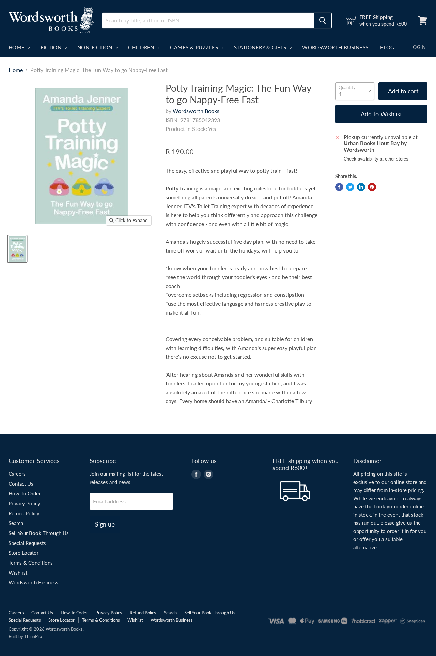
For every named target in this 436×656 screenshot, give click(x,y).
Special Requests (27, 543)
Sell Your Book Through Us (39, 533)
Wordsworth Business (335, 47)
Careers (17, 474)
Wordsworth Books (196, 111)
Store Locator (23, 553)
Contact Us (21, 483)
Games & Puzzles (194, 47)
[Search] (322, 20)
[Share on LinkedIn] (361, 187)
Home (17, 47)
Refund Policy (24, 513)
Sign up (105, 524)
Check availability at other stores (376, 159)
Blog (387, 47)
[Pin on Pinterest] (372, 187)
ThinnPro (33, 636)
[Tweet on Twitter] (350, 187)
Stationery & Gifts (261, 47)
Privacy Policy (24, 503)
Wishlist (18, 572)
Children (142, 47)
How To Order (25, 493)
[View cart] (423, 20)
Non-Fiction (95, 47)
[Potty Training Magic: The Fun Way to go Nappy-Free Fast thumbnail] (17, 248)
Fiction (52, 47)
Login (418, 47)
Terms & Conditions (31, 563)
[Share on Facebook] (339, 187)
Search (16, 523)
